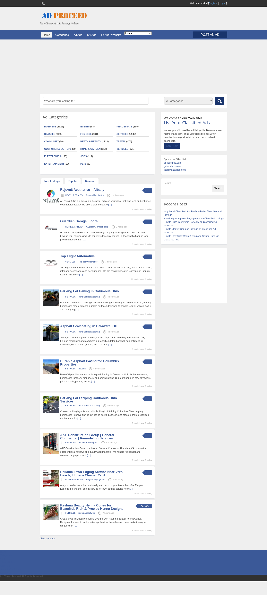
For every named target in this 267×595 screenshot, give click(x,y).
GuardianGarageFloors (97, 227)
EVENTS (85, 126)
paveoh (82, 368)
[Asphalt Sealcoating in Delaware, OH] (51, 340)
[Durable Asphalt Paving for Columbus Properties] (51, 373)
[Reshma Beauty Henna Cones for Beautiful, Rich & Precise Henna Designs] (51, 519)
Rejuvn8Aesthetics (95, 195)
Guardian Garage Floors (79, 221)
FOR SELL (86, 134)
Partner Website (111, 34)
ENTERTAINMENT (54, 163)
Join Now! (172, 146)
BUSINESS (50, 126)
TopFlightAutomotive (88, 262)
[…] (110, 204)
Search (167, 183)
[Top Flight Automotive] (51, 270)
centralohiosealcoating (89, 297)
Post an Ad (210, 34)
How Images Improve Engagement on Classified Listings (194, 218)
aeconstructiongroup (88, 442)
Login (223, 3)
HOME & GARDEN (90, 149)
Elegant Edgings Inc (95, 479)
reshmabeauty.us (86, 513)
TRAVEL (121, 141)
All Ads (78, 34)
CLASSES (49, 134)
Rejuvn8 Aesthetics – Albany (82, 190)
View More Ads (48, 538)
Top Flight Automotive (77, 256)
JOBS (83, 156)
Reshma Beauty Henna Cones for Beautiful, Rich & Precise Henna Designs (91, 507)
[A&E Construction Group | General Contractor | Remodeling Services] (51, 453)
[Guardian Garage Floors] (51, 235)
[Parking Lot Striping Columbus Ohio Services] (51, 412)
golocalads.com (172, 166)
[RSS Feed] (42, 3)
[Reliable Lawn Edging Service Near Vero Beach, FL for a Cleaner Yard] (51, 486)
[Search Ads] (219, 101)
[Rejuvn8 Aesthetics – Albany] (51, 204)
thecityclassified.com (175, 169)
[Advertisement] (133, 66)
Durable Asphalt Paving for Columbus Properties (89, 362)
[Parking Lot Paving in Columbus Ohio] (51, 305)
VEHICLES (122, 149)
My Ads (91, 34)
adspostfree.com (172, 162)
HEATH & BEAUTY (90, 141)
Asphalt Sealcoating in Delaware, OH (88, 326)
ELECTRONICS (52, 156)
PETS (83, 163)
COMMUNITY (51, 141)
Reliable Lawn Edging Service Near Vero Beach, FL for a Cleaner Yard (91, 473)
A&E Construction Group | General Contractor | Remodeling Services (87, 436)
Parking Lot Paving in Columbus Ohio (89, 291)
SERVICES (122, 134)
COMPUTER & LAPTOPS (58, 149)
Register (213, 3)
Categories (62, 34)
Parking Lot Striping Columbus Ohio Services (88, 399)
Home (46, 34)
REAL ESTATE (124, 126)
